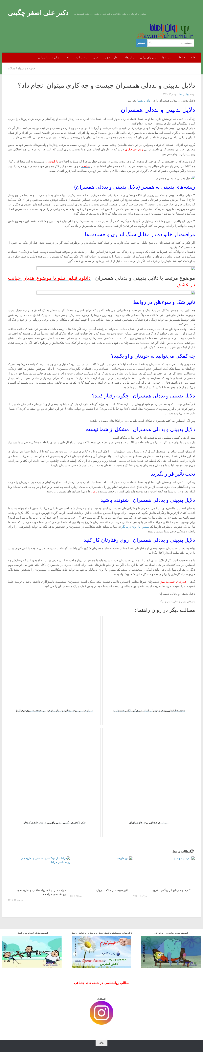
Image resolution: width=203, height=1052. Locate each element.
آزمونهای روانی (148, 57)
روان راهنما (184, 94)
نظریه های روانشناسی (105, 57)
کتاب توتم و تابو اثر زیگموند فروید (171, 890)
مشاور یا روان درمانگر (135, 526)
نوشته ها (166, 57)
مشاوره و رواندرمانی (49, 57)
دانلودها (130, 57)
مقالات (11, 68)
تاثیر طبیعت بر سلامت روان (112, 890)
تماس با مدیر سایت (77, 57)
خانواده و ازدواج (26, 68)
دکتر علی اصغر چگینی (38, 12)
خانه (193, 57)
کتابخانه (181, 57)
